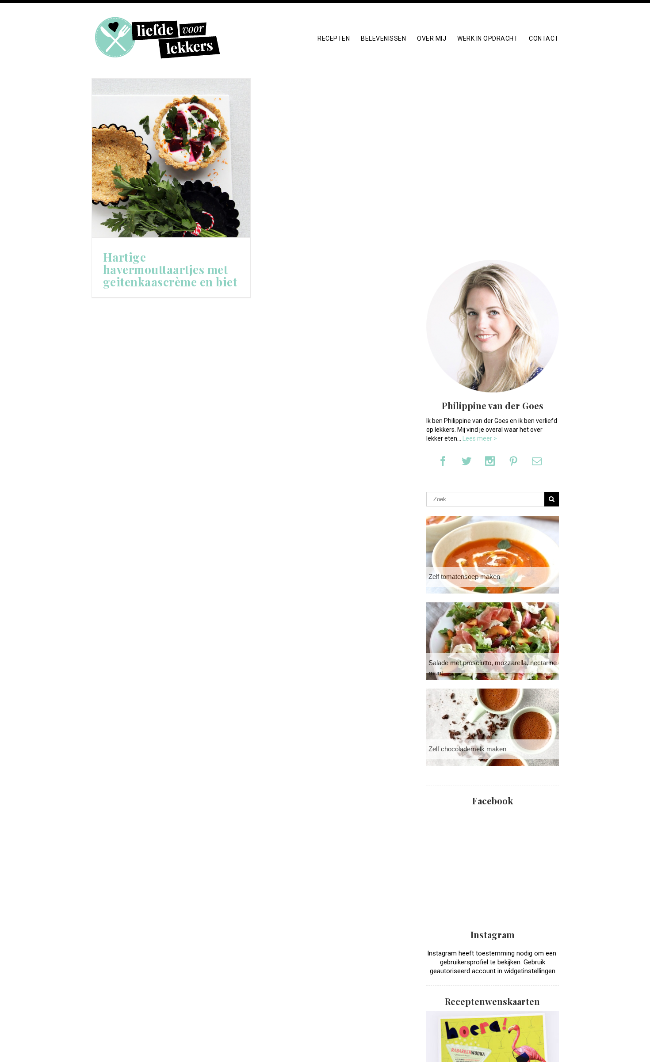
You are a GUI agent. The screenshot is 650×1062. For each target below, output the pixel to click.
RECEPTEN (333, 38)
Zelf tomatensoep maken (464, 576)
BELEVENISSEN (383, 38)
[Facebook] (443, 461)
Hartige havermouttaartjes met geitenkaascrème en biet (170, 269)
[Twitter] (466, 461)
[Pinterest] (513, 461)
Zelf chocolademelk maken (467, 749)
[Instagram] (490, 461)
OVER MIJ (431, 38)
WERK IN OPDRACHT (487, 38)
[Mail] (536, 461)
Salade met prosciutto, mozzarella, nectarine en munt (497, 668)
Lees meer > (480, 438)
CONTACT (544, 38)
